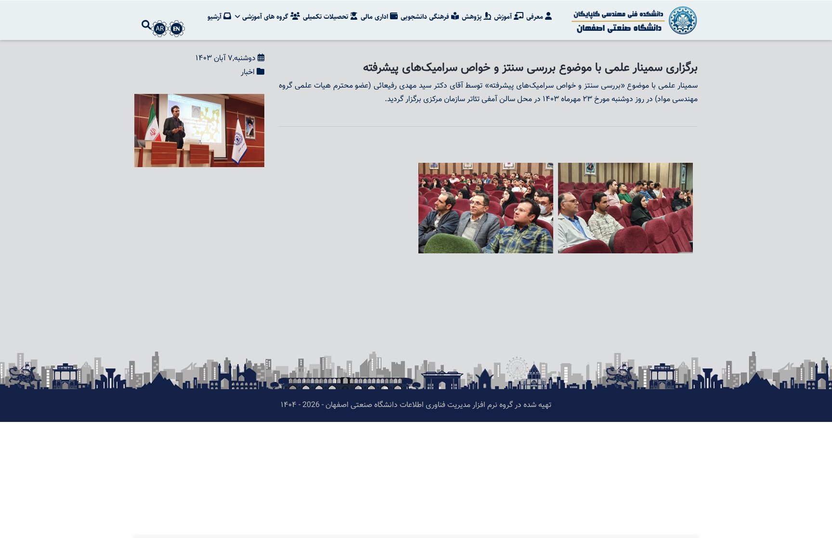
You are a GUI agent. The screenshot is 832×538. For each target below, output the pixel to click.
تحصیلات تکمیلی (326, 17)
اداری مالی (375, 17)
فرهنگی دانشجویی (426, 17)
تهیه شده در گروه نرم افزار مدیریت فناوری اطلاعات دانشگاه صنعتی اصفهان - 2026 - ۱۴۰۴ (416, 405)
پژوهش (472, 17)
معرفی (535, 17)
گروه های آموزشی (265, 17)
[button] (199, 100)
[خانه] (633, 20)
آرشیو (215, 17)
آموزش (504, 17)
